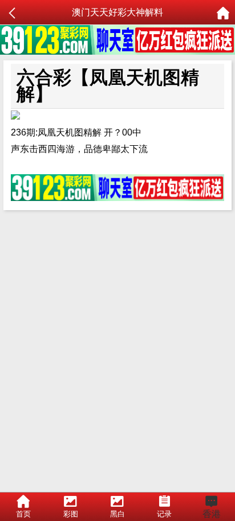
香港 (211, 514)
